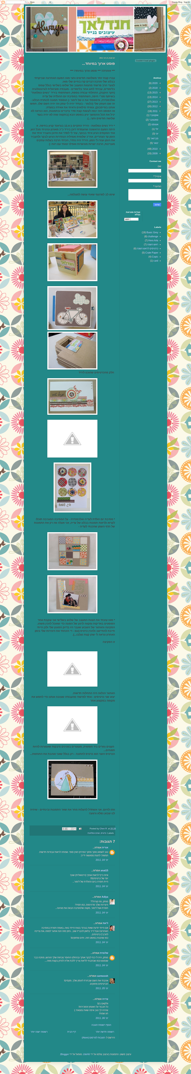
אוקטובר (153, 115)
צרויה (105, 999)
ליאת (105, 923)
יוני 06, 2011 (102, 1018)
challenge (153, 236)
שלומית (104, 953)
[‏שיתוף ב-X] (69, 828)
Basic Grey (152, 232)
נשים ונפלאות (94, 833)
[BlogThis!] (72, 828)
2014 (155, 97)
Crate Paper (151, 252)
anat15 (104, 870)
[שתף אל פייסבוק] (66, 828)
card (156, 260)
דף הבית (71, 1032)
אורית (105, 847)
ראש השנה (152, 244)
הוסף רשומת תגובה (101, 1025)
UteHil (86, 1054)
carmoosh (102, 976)
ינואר (155, 143)
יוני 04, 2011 (102, 860)
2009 (155, 153)
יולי (156, 129)
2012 (155, 106)
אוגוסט (154, 124)
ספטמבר (153, 120)
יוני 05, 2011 (102, 988)
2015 (155, 92)
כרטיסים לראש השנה (147, 248)
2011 (155, 111)
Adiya (105, 897)
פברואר (154, 138)
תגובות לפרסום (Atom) (93, 1037)
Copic (155, 256)
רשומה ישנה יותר (39, 1032)
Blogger (64, 1054)
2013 (155, 102)
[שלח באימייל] (74, 828)
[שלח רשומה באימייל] (80, 828)
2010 (155, 149)
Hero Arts (153, 240)
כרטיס (103, 833)
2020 (155, 83)
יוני (156, 133)
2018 (155, 88)
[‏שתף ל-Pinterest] (63, 828)
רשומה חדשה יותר (105, 1032)
